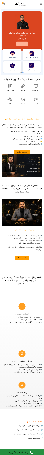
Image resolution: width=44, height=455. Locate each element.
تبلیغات (23, 104)
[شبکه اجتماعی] (36, 99)
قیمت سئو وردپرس (33, 438)
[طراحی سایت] (36, 86)
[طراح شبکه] (10, 99)
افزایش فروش (10, 90)
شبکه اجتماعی (36, 104)
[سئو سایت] (23, 86)
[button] (32, 54)
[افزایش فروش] (10, 86)
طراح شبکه (10, 104)
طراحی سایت (35, 90)
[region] (22, 42)
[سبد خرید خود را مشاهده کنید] (4, 5)
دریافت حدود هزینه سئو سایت (29, 426)
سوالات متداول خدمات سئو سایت (28, 430)
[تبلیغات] (23, 99)
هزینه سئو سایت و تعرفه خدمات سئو (27, 434)
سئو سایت (23, 90)
